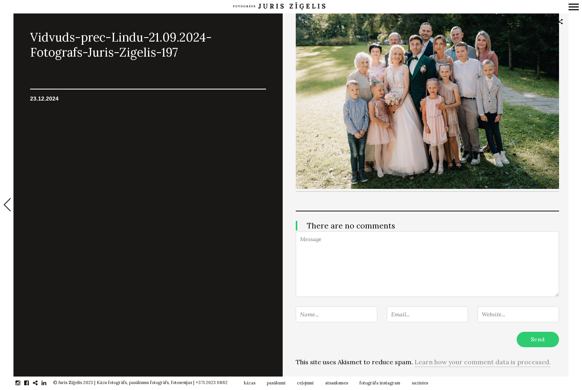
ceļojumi (305, 383)
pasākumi (276, 383)
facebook (30, 382)
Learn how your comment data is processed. (483, 362)
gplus (39, 382)
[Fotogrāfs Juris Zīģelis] (279, 6)
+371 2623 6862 (212, 382)
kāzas (249, 383)
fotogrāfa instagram (379, 383)
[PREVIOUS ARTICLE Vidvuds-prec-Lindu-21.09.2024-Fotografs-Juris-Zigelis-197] (6, 205)
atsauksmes (336, 383)
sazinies (420, 383)
